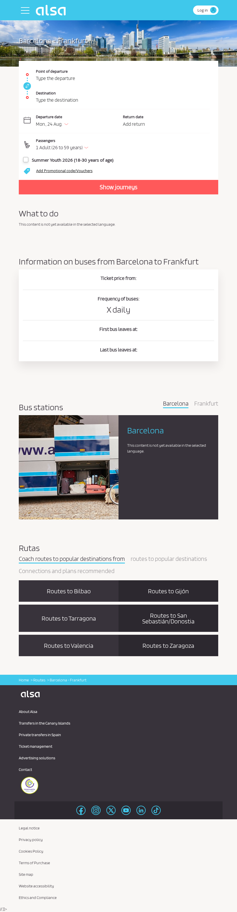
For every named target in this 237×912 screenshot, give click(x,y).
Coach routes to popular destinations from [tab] (72, 559)
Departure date (49, 116)
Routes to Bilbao (69, 591)
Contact (25, 769)
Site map (26, 874)
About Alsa (28, 711)
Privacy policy (31, 839)
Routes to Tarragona (69, 618)
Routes (39, 680)
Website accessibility (36, 886)
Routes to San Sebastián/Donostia (168, 618)
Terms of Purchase (34, 862)
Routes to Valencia (68, 645)
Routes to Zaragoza (168, 645)
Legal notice (29, 828)
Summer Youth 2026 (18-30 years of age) (72, 160)
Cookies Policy (31, 851)
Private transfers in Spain (40, 734)
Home (24, 680)
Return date (133, 116)
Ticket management (35, 746)
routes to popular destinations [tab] (169, 559)
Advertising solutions (37, 758)
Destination (46, 93)
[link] (26, 86)
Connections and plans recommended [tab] (66, 571)
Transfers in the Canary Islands (44, 723)
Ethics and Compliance (38, 897)
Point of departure (52, 71)
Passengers (45, 140)
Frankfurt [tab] (206, 404)
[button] (123, 145)
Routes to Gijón (168, 591)
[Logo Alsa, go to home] (52, 10)
